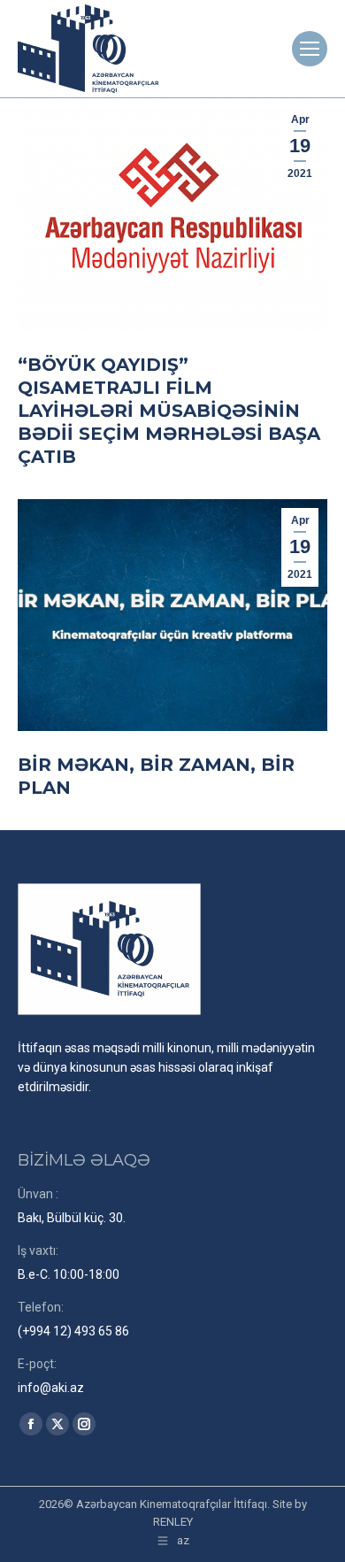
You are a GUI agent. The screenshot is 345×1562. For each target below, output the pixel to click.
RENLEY (173, 1521)
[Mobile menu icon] (309, 48)
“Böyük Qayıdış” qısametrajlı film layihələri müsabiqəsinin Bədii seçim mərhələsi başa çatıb (169, 410)
